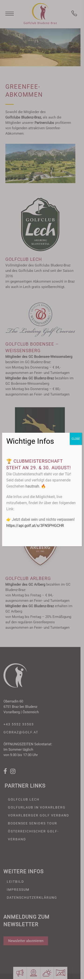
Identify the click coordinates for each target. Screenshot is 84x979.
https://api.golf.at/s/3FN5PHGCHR (35, 525)
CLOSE (76, 438)
